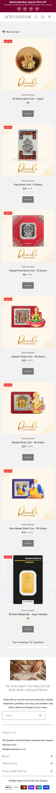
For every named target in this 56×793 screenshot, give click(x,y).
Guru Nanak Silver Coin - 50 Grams (28, 528)
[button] (36, 16)
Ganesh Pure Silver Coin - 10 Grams (28, 270)
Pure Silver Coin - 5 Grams (28, 184)
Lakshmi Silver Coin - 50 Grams (28, 356)
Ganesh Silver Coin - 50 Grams (28, 442)
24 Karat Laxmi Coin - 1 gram (28, 98)
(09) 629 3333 (9, 745)
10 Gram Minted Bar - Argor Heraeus (28, 614)
